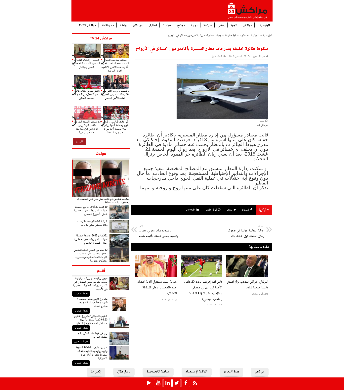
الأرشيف (254, 35)
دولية (194, 25)
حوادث (167, 25)
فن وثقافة (108, 25)
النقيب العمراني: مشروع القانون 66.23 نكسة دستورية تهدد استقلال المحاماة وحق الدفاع (91, 320)
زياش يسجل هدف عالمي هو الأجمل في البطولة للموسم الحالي (86, 94)
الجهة (233, 25)
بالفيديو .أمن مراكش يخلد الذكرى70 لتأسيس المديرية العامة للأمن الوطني (115, 94)
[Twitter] (176, 383)
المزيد (79, 141)
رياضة (123, 25)
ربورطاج (138, 25)
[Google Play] (149, 383)
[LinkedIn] (167, 383)
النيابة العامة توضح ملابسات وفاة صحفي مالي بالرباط (92, 223)
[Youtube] (158, 383)
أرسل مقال (124, 371)
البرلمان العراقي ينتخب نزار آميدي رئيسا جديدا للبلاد (247, 285)
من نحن (260, 371)
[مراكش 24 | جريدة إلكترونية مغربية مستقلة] (248, 12)
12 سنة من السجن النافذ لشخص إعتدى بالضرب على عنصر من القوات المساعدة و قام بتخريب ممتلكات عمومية (91, 255)
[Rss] (195, 383)
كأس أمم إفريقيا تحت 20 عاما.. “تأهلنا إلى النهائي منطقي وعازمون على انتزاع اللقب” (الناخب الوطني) (203, 290)
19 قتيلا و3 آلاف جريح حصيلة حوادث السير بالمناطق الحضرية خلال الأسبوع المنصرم (91, 211)
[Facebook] (186, 383)
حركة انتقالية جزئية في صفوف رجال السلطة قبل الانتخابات (246, 231)
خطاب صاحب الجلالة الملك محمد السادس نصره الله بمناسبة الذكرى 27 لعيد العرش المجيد (115, 65)
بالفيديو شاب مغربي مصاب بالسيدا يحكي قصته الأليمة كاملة (158, 231)
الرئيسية (265, 25)
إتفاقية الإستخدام (197, 371)
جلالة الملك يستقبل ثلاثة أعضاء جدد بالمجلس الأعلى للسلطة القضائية (157, 287)
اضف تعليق (216, 56)
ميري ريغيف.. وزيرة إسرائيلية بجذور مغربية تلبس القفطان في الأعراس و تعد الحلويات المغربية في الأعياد (90, 284)
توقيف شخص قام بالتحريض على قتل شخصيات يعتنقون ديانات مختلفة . (103, 201)
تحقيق (153, 25)
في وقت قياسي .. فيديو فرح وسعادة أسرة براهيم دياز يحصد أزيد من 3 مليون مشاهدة (115, 127)
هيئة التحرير (81, 293)
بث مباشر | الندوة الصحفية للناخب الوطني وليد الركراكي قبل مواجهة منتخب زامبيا (86, 127)
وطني (221, 25)
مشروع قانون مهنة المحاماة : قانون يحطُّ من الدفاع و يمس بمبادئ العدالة (92, 303)
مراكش (247, 25)
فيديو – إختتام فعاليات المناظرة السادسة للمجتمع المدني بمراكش (86, 64)
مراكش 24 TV (87, 25)
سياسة (207, 25)
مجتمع (181, 25)
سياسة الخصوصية (158, 371)
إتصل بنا (96, 371)
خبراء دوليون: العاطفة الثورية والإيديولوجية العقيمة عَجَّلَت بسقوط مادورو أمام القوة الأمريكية (91, 353)
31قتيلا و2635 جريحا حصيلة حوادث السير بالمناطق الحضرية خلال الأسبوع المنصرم (91, 239)
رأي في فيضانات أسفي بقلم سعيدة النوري (93, 335)
